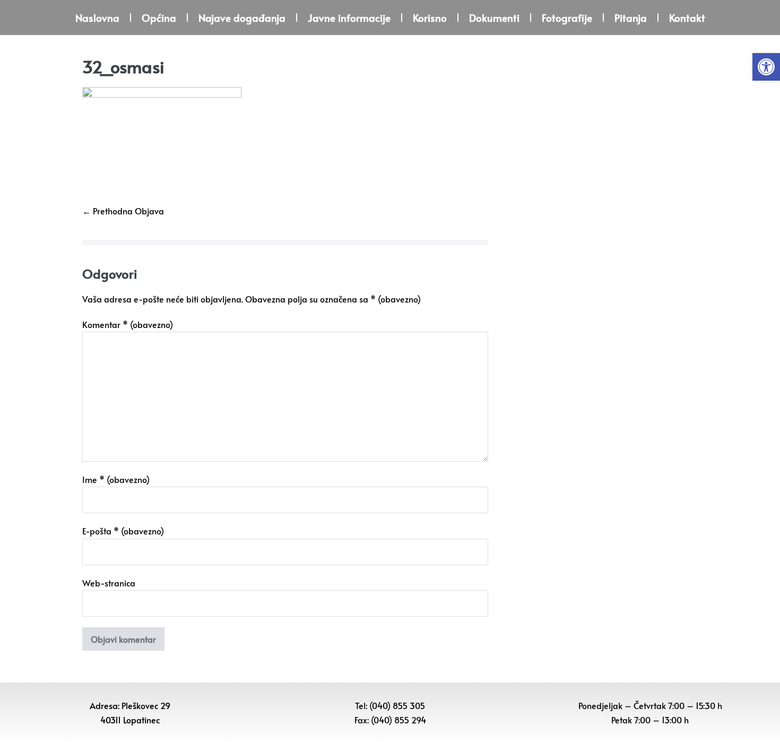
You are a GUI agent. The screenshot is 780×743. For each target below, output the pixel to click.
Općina (159, 17)
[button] (766, 67)
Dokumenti (494, 17)
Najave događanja (241, 17)
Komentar (127, 324)
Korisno (430, 17)
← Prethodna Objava (123, 211)
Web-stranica (108, 583)
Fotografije (567, 17)
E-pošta (123, 531)
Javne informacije (349, 17)
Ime (116, 479)
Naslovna (97, 17)
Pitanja (630, 17)
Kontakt (687, 17)
